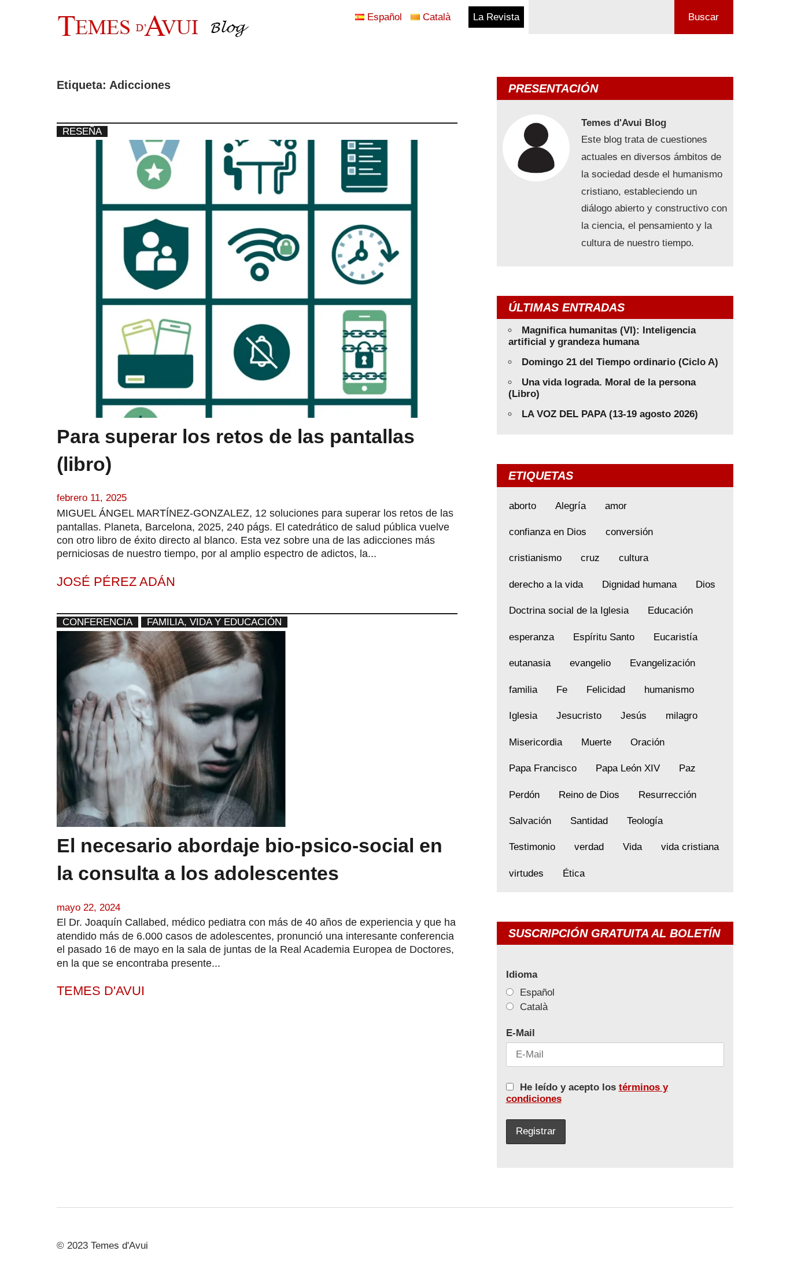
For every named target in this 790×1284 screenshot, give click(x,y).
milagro (681, 715)
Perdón (524, 794)
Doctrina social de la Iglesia (569, 610)
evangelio (590, 663)
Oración (647, 742)
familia (523, 689)
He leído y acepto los (587, 1093)
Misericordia (535, 742)
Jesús (634, 715)
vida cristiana (690, 846)
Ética (574, 873)
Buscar (703, 17)
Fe (561, 689)
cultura (633, 557)
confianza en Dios (547, 531)
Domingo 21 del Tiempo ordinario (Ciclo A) (620, 362)
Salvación (530, 820)
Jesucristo (578, 715)
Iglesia (523, 715)
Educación (670, 610)
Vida (632, 846)
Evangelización (662, 663)
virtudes (526, 873)
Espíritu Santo (603, 637)
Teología (645, 820)
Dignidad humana (639, 584)
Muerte (596, 742)
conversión (629, 531)
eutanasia (530, 663)
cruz (590, 557)
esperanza (531, 637)
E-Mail (520, 1032)
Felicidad (605, 689)
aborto (522, 505)
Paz (687, 768)
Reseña (82, 131)
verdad (589, 846)
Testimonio (532, 846)
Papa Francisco (543, 768)
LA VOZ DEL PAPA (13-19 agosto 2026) (610, 414)
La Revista (496, 17)
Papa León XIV (628, 768)
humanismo (669, 689)
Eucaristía (675, 637)
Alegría (570, 505)
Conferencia (97, 622)
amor (616, 505)
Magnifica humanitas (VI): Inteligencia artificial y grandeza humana (602, 336)
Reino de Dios (589, 794)
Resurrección (667, 794)
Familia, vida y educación (214, 622)
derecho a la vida (546, 584)
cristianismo (535, 557)
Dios (705, 584)
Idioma (521, 974)
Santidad (589, 820)
